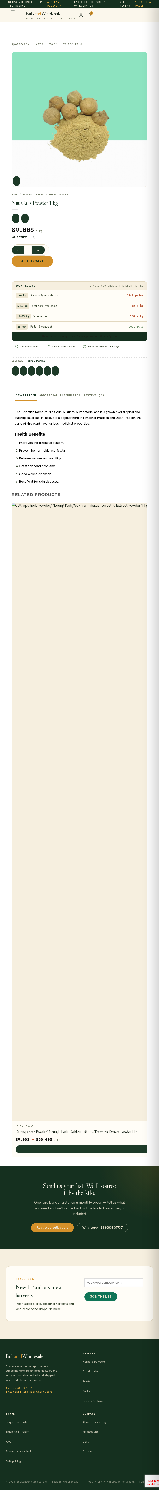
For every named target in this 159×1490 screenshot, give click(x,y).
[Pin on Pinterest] (47, 371)
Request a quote (17, 1422)
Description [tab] (26, 395)
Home (14, 194)
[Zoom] (16, 181)
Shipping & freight (17, 1432)
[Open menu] (12, 13)
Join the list (101, 1297)
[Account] (81, 15)
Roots (86, 1381)
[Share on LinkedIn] (55, 371)
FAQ (8, 1441)
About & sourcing (94, 1422)
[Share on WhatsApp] (15, 371)
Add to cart (32, 261)
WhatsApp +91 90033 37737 (102, 1228)
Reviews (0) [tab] (94, 395)
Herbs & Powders (94, 1361)
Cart (86, 1441)
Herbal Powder (46, 44)
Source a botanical (18, 1451)
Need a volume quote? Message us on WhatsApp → (79, 336)
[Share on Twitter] (31, 371)
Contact (88, 1451)
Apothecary (20, 44)
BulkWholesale (51, 15)
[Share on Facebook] (23, 371)
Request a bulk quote (52, 1228)
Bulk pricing (13, 1461)
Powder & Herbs (33, 194)
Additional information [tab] (59, 395)
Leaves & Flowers (94, 1401)
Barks (86, 1391)
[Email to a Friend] (39, 371)
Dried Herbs (91, 1371)
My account (90, 1432)
